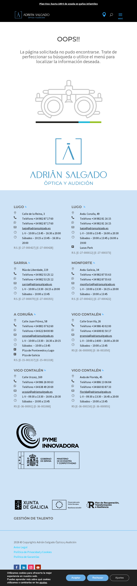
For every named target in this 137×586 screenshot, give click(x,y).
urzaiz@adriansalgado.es (37, 391)
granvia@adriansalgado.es (96, 335)
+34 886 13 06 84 (101, 382)
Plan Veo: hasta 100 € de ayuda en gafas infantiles (68, 3)
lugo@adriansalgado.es (36, 228)
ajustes (43, 582)
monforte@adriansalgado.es (97, 284)
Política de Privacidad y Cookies (33, 552)
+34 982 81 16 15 (101, 218)
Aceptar (75, 577)
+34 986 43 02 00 (101, 326)
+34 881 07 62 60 (43, 326)
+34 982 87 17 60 (43, 218)
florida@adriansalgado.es (95, 391)
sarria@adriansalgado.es (37, 284)
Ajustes (119, 577)
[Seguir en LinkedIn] (24, 567)
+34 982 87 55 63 (101, 274)
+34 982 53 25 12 (43, 274)
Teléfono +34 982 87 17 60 (37, 223)
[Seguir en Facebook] (16, 567)
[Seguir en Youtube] (38, 567)
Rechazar (97, 577)
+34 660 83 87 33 (101, 387)
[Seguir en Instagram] (31, 567)
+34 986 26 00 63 (43, 382)
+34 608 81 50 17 (101, 331)
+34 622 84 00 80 (43, 331)
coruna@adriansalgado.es (38, 335)
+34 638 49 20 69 (43, 387)
